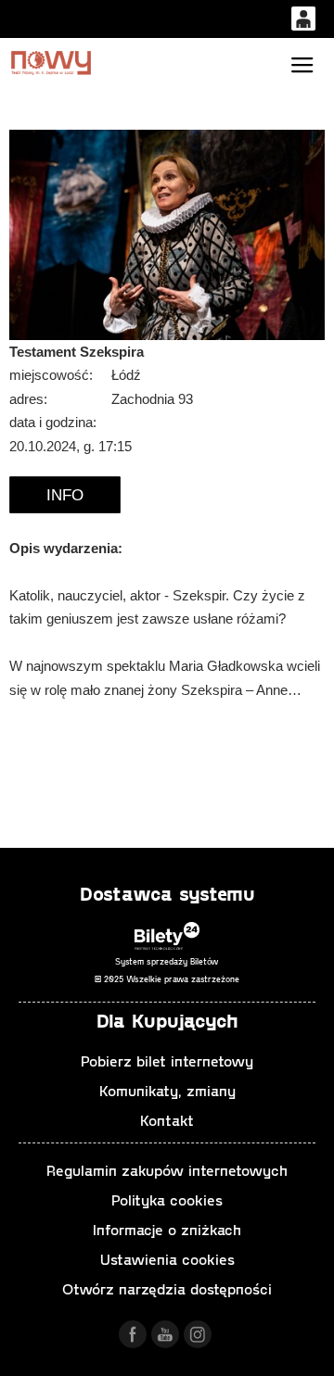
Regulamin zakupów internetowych (167, 1170)
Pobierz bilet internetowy (167, 1060)
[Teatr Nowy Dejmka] (51, 62)
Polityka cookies (167, 1199)
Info (65, 495)
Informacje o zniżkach (167, 1229)
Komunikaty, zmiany (167, 1090)
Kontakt (167, 1120)
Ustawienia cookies (167, 1259)
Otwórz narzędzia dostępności (167, 1288)
